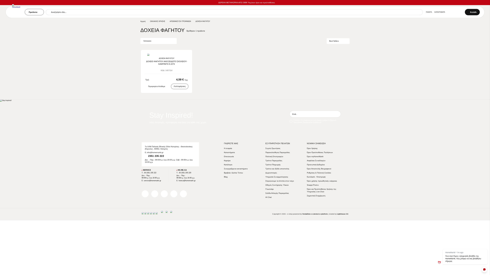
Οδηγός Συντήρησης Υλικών (277, 185)
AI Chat (268, 197)
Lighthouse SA (342, 214)
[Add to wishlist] (188, 53)
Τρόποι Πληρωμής (273, 165)
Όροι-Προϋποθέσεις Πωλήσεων (320, 152)
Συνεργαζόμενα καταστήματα (236, 169)
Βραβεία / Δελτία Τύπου (233, 173)
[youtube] (183, 193)
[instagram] (173, 193)
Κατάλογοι (228, 165)
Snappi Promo (313, 185)
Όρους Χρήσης (322, 120)
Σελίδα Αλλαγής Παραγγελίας (277, 193)
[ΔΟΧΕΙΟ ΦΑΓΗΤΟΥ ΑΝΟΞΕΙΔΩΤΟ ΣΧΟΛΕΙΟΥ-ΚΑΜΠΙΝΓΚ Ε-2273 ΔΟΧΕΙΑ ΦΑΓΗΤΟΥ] (166, 55)
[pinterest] (164, 193)
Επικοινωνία (229, 156)
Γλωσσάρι (269, 189)
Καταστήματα (229, 152)
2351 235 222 (156, 156)
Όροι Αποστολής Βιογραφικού (319, 169)
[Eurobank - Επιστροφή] (167, 214)
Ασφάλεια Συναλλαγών (316, 161)
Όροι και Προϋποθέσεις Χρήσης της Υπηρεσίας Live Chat (321, 190)
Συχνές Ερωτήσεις (272, 148)
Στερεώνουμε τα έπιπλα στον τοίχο (279, 181)
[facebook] (145, 193)
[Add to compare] (184, 53)
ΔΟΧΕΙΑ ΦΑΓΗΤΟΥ (166, 58)
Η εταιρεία (228, 148)
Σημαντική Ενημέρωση (316, 196)
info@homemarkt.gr (155, 152)
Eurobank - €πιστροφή (316, 177)
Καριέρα (227, 161)
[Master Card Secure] (148, 214)
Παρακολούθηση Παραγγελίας (277, 152)
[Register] (337, 114)
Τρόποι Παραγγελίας (273, 161)
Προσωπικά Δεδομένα (316, 165)
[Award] (162, 214)
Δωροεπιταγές (271, 173)
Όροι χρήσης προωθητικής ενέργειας (322, 181)
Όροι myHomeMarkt (315, 156)
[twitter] (154, 193)
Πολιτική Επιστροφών (274, 156)
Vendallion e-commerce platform (315, 214)
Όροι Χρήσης (312, 148)
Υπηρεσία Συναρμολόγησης (276, 177)
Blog (226, 177)
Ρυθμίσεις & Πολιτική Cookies (319, 173)
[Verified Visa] (145, 214)
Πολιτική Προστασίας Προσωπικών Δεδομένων (314, 121)
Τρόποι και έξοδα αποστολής (277, 169)
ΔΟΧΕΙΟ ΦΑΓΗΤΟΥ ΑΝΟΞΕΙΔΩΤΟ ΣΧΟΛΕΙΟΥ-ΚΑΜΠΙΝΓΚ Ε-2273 (166, 62)
